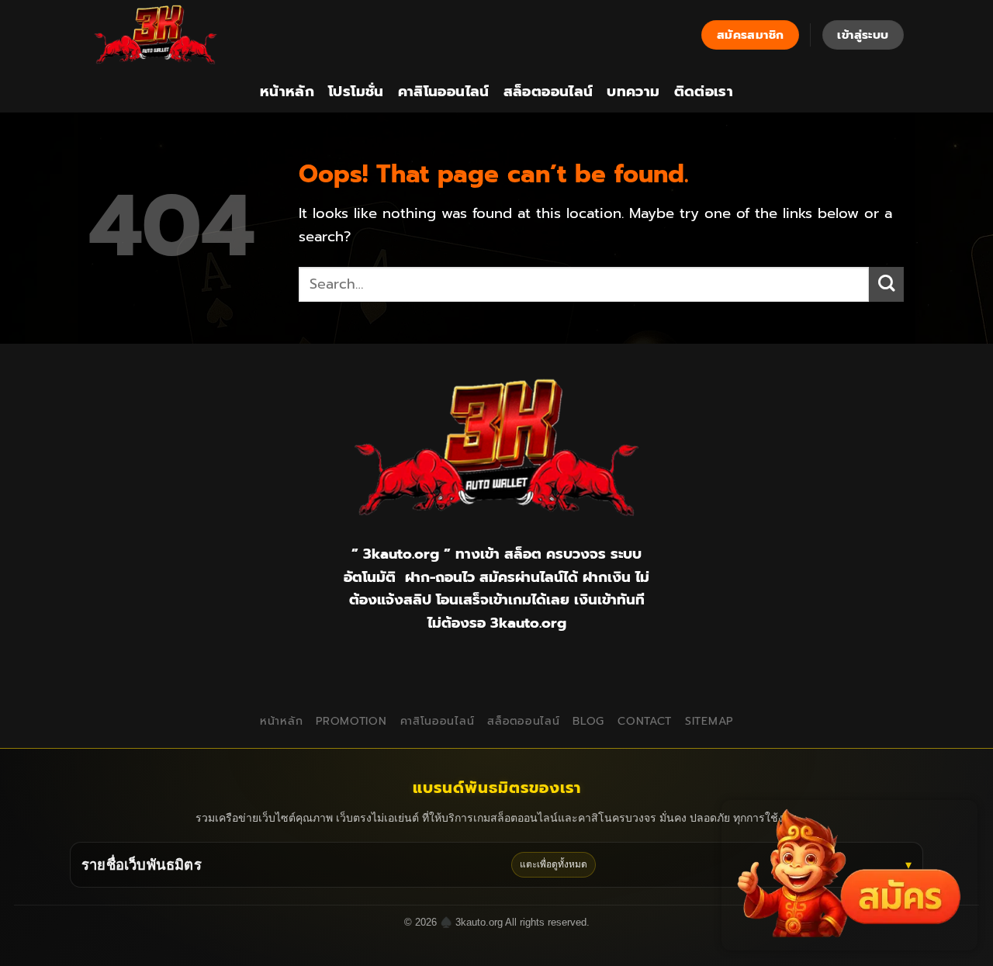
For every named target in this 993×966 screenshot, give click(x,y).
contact (645, 721)
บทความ (633, 91)
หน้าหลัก (287, 91)
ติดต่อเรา (704, 91)
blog (588, 721)
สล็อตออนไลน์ (548, 91)
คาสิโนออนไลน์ (444, 91)
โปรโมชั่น (356, 91)
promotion (351, 721)
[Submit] (886, 284)
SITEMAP (709, 721)
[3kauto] (166, 35)
